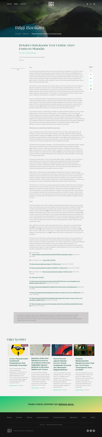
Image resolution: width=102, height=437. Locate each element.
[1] (75, 73)
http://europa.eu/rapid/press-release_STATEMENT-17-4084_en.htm (49, 268)
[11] (50, 232)
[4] (50, 135)
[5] (59, 152)
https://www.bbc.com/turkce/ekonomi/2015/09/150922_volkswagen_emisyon (52, 254)
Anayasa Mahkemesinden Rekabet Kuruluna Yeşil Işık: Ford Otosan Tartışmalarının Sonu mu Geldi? (84, 364)
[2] (41, 106)
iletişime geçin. (66, 404)
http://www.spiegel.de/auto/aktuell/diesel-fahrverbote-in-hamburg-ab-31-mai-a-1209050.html (55, 292)
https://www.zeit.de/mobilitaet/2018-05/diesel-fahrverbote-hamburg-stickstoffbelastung (54, 287)
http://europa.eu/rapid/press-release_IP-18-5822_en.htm (46, 264)
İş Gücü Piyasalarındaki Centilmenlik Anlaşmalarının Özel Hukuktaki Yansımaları (18, 362)
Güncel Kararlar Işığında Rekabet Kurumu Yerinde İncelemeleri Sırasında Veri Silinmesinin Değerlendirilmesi (62, 364)
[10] (80, 229)
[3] (78, 115)
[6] (48, 210)
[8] (33, 227)
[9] (40, 229)
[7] (82, 212)
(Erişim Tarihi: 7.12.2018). (49, 260)
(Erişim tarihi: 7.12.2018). (37, 277)
